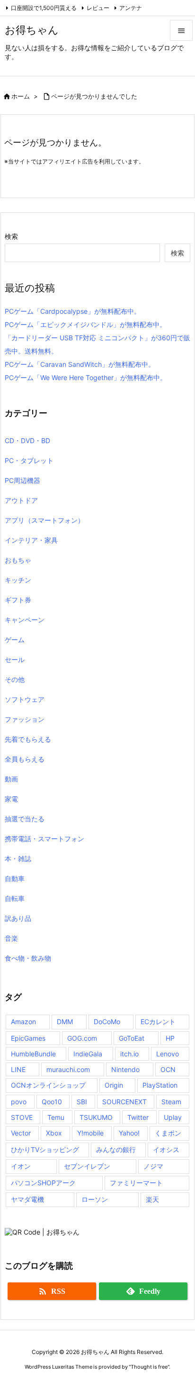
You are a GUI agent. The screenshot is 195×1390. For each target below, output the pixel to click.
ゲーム (15, 640)
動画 (11, 779)
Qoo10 (52, 1102)
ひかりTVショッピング (45, 1149)
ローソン (94, 1199)
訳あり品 (18, 918)
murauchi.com (68, 1069)
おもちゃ (18, 560)
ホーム (20, 96)
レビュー (98, 7)
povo (19, 1102)
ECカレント (158, 1022)
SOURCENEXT (124, 1102)
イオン (21, 1166)
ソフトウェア (24, 699)
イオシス (166, 1149)
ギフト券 (18, 600)
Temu (55, 1117)
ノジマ (153, 1166)
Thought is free (149, 1366)
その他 (15, 679)
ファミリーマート (136, 1183)
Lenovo (167, 1054)
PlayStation (159, 1085)
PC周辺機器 (22, 480)
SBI (82, 1102)
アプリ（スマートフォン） (44, 520)
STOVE (22, 1117)
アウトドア (21, 500)
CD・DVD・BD (27, 440)
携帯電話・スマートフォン (44, 839)
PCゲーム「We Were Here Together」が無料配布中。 (86, 377)
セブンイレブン (87, 1166)
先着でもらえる (28, 739)
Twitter (138, 1117)
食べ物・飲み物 (28, 958)
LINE (18, 1069)
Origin (114, 1085)
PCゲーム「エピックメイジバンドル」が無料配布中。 (85, 324)
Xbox (54, 1133)
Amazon (23, 1022)
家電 (11, 799)
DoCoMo (107, 1022)
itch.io (129, 1054)
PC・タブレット (29, 460)
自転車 (15, 898)
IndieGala (87, 1054)
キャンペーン (24, 620)
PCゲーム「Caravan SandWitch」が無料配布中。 (80, 364)
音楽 (11, 938)
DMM (65, 1022)
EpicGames (28, 1038)
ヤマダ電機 (27, 1199)
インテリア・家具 (31, 540)
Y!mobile (90, 1133)
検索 (11, 236)
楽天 (152, 1199)
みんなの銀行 (116, 1149)
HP (170, 1038)
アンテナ (130, 7)
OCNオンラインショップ (48, 1085)
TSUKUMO (96, 1117)
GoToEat (131, 1038)
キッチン (18, 580)
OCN (168, 1069)
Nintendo (125, 1069)
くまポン (168, 1133)
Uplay (173, 1117)
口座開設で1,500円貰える (44, 7)
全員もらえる (24, 759)
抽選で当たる (24, 819)
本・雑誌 (18, 858)
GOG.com (82, 1038)
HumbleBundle (33, 1054)
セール (15, 659)
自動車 (15, 878)
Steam (171, 1102)
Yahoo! (129, 1133)
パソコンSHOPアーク (43, 1183)
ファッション (24, 719)
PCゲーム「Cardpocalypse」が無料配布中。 (73, 311)
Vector (21, 1133)
